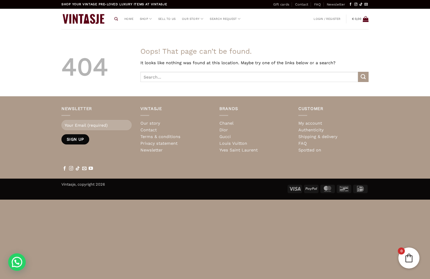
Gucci (225, 136)
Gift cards (281, 4)
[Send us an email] (366, 4)
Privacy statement (159, 143)
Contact (301, 4)
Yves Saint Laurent (238, 150)
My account (310, 123)
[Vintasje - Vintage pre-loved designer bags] (83, 19)
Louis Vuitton (233, 143)
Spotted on (309, 150)
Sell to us (167, 18)
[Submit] (363, 77)
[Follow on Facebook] (350, 4)
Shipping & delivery (317, 136)
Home (128, 18)
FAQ (317, 4)
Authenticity (311, 130)
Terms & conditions (160, 136)
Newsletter (336, 4)
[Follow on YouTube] (91, 168)
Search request (223, 18)
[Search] (116, 19)
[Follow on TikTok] (360, 4)
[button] (327, 19)
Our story (190, 18)
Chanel (226, 123)
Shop (144, 18)
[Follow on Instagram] (355, 4)
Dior (223, 130)
